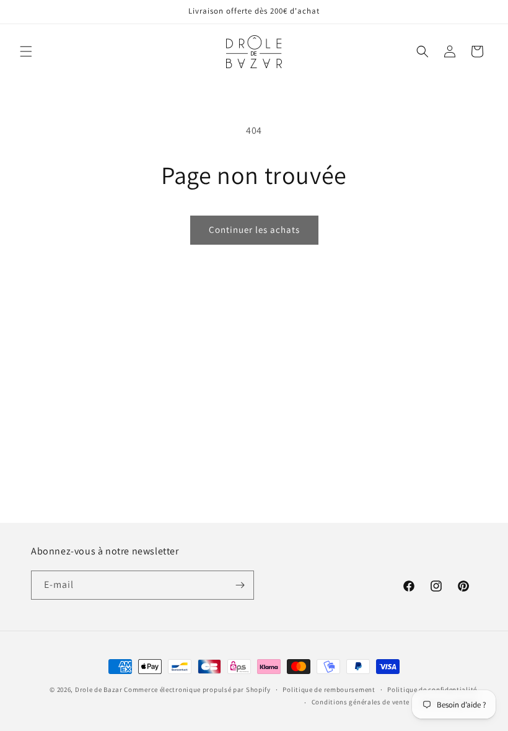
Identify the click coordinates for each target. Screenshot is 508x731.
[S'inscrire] (239, 585)
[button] (26, 51)
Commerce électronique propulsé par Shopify (197, 689)
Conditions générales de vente (360, 702)
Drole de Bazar (99, 689)
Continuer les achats (254, 229)
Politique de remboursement (328, 689)
